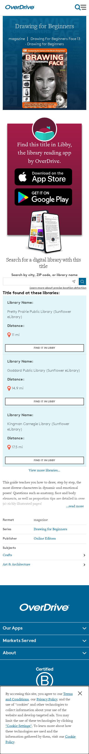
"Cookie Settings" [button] (18, 726)
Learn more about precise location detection (58, 287)
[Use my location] (73, 281)
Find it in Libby (44, 347)
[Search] (82, 281)
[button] (44, 628)
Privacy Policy (47, 699)
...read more (75, 506)
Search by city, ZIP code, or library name (44, 275)
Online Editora (45, 538)
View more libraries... (44, 470)
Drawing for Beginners (45, 44)
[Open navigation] (80, 7)
